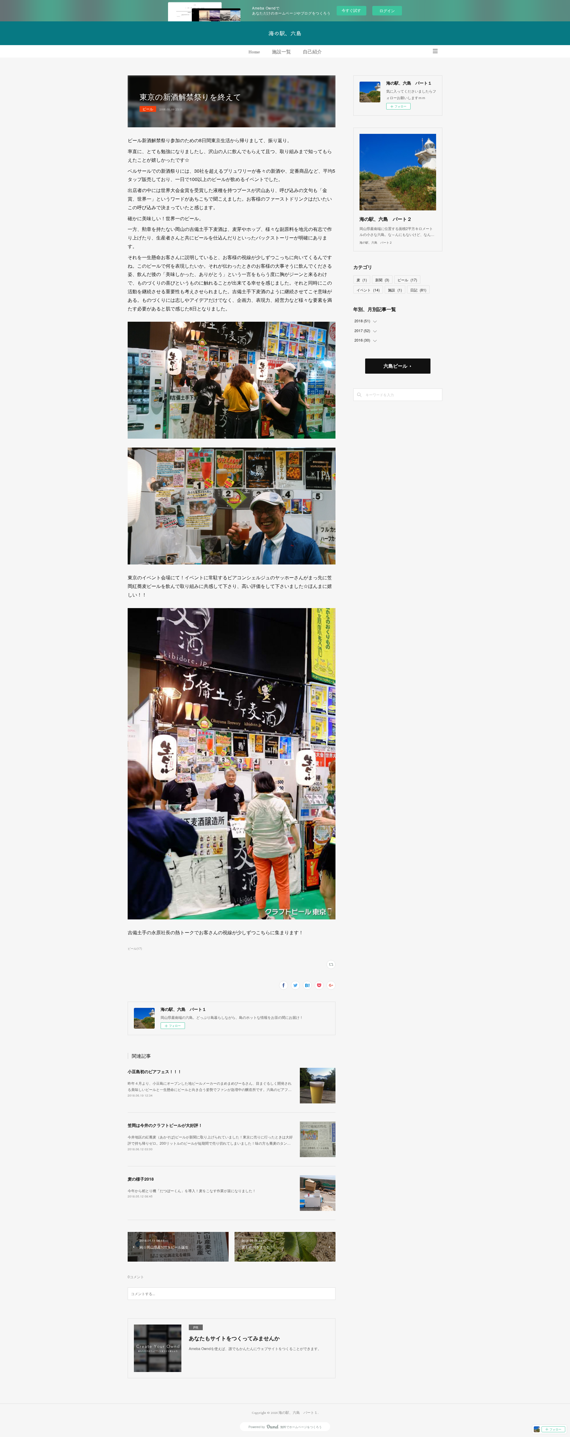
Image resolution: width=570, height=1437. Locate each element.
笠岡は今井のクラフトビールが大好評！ (165, 1125)
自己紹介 (312, 52)
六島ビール (395, 365)
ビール (147, 108)
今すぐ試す (351, 10)
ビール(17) (135, 948)
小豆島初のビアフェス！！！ (155, 1071)
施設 (395, 289)
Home (254, 52)
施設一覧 (281, 52)
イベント (368, 289)
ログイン (387, 10)
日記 (418, 289)
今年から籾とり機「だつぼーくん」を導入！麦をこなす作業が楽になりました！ (192, 1190)
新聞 (382, 279)
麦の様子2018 (141, 1179)
